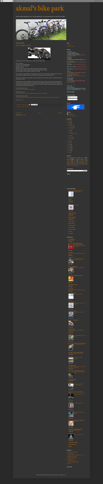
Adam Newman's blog (72, 284)
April (70, 135)
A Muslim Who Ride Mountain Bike (75, 429)
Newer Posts (18, 112)
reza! (69, 203)
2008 (69, 150)
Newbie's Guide (71, 46)
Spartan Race (69, 165)
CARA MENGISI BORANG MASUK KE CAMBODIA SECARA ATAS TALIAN (79, 245)
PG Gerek (70, 231)
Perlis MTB (70, 252)
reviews (80, 163)
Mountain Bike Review (72, 456)
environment (80, 164)
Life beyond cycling (72, 311)
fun (74, 160)
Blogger (64, 474)
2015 (69, 124)
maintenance (84, 162)
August (70, 128)
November (71, 127)
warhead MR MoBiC (72, 379)
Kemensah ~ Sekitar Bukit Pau (79, 267)
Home (39, 112)
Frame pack (70, 285)
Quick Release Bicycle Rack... (79, 344)
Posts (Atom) (23, 114)
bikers (82, 158)
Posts (70, 97)
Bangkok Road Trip (77, 191)
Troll (73, 165)
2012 (69, 144)
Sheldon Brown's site (72, 460)
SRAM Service (71, 459)
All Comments (71, 99)
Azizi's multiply (71, 227)
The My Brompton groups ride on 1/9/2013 (75, 353)
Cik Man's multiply (72, 229)
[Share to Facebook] (35, 104)
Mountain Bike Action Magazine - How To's (76, 454)
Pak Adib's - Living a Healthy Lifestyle (75, 352)
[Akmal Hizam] (75, 109)
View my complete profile (71, 115)
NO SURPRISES (71, 239)
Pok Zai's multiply (71, 225)
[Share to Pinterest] (37, 104)
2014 (69, 141)
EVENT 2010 (76, 421)
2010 (69, 147)
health (68, 164)
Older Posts (60, 112)
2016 (69, 122)
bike (84, 159)
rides (75, 158)
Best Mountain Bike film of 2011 (79, 394)
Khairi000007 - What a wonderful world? (76, 370)
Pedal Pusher (71, 257)
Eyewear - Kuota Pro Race (78, 434)
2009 (69, 149)
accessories (81, 160)
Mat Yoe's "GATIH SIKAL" (73, 320)
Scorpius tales (70, 200)
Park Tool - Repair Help (72, 457)
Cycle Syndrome (71, 221)
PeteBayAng (70, 433)
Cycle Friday (70, 288)
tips (75, 164)
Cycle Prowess (71, 411)
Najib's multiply (71, 223)
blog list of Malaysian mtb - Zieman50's (76, 420)
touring (75, 163)
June (70, 132)
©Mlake (69, 199)
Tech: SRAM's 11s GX (23, 45)
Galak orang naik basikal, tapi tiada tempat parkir (76, 289)
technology (26, 106)
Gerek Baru (70, 356)
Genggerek (70, 334)
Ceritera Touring (71, 292)
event (75, 159)
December (71, 125)
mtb (79, 162)
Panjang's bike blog (72, 212)
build (80, 159)
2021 (69, 120)
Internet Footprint (71, 240)
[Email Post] (29, 104)
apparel (72, 164)
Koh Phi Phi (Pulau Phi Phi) (78, 403)
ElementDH (70, 233)
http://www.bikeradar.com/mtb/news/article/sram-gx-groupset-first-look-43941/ (31, 93)
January (70, 138)
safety (70, 163)
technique (75, 162)
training (76, 165)
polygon (84, 164)
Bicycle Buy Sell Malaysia (73, 452)
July (70, 130)
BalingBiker (70, 382)
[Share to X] (34, 104)
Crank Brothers (71, 453)
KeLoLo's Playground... (73, 266)
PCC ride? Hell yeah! (71, 218)
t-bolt (85, 163)
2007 (69, 152)
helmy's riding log (71, 217)
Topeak (69, 463)
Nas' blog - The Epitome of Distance (75, 190)
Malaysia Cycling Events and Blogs (75, 275)
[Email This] (31, 104)
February (71, 137)
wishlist (68, 160)
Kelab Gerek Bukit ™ (73, 444)
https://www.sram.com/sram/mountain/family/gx (25, 89)
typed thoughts (71, 301)
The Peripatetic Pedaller (73, 442)
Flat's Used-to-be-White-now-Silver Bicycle (76, 343)
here (75, 56)
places (69, 159)
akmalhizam (70, 113)
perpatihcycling (71, 329)
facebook (82, 89)
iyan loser (70, 402)
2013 (69, 142)
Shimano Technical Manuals (73, 462)
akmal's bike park (40, 8)
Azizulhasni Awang (72, 365)
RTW (68, 158)
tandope (70, 446)
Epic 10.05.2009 (70, 60)
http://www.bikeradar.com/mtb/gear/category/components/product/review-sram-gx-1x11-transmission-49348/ (37, 97)
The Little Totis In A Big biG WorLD (75, 243)
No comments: (19, 106)
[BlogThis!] (33, 104)
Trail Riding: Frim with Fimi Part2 (73, 430)
